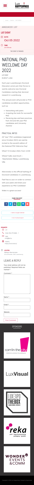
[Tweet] (10, 204)
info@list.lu (8, 238)
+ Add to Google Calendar (17, 212)
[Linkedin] (15, 204)
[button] (5, 5)
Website (6, 312)
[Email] (27, 204)
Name (6, 297)
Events (12, 20)
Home (6, 20)
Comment (8, 273)
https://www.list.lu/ (11, 243)
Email (6, 304)
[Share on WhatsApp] (19, 204)
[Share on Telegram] (23, 204)
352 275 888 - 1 (14, 233)
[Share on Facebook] (6, 204)
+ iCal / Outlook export (17, 217)
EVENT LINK (7, 78)
